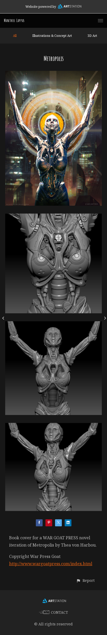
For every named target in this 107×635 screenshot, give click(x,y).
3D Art (92, 35)
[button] (85, 580)
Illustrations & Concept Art (52, 35)
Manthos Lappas (14, 20)
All (15, 35)
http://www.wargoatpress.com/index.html (50, 564)
